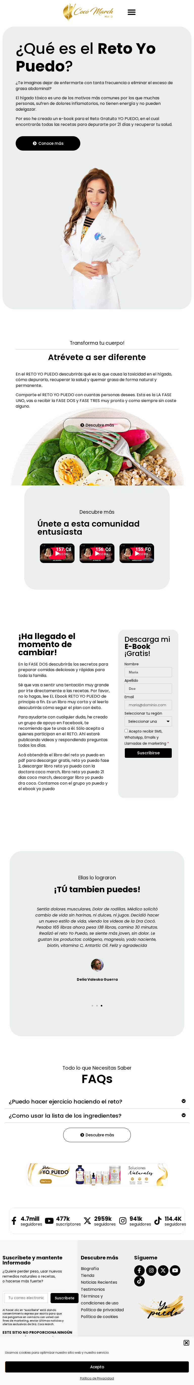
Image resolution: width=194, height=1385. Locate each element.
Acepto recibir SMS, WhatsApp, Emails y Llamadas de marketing (147, 737)
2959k (103, 1219)
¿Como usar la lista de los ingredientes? (65, 1116)
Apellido (131, 681)
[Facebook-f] (139, 1270)
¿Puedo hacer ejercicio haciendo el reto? (65, 1102)
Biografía (90, 1269)
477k (63, 1219)
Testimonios (93, 1289)
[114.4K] (158, 1221)
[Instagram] (151, 1270)
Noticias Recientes (99, 1282)
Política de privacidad (102, 1310)
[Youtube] (175, 1270)
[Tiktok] (139, 1281)
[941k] (123, 1221)
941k (136, 1219)
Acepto (97, 1367)
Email (129, 697)
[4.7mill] (14, 1221)
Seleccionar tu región (143, 714)
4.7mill (30, 1219)
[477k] (49, 1221)
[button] (186, 1342)
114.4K (173, 1219)
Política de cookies (99, 1317)
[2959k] (87, 1221)
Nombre (132, 664)
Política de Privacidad (97, 1378)
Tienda (87, 1275)
